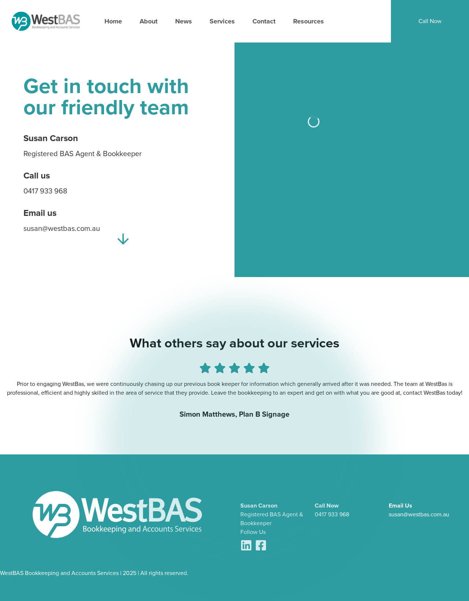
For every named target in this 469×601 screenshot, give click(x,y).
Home (113, 21)
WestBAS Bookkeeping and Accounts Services (59, 573)
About (149, 21)
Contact (264, 21)
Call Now (430, 21)
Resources (308, 21)
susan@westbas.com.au (419, 514)
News (183, 21)
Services (222, 21)
